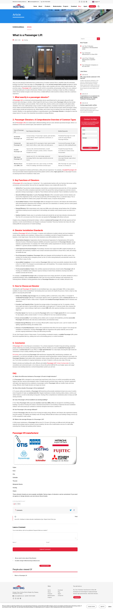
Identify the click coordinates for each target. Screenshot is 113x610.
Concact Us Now (45, 565)
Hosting (26, 40)
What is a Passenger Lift (21, 575)
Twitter (70, 510)
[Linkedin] (84, 1)
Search (98, 36)
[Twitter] (82, 1)
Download (60, 590)
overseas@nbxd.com (34, 1)
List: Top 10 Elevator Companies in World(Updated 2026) (90, 47)
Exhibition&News (18, 27)
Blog (59, 592)
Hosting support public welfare (88, 105)
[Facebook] (79, 1)
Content (14, 530)
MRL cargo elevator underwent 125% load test (90, 77)
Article (29, 27)
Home (49, 590)
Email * (48, 542)
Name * (15, 542)
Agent (59, 593)
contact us (19, 1)
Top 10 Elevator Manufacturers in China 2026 (89, 53)
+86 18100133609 (46, 1)
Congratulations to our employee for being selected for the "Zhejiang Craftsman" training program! (89, 97)
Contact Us (92, 6)
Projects (50, 597)
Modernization (51, 595)
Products (50, 593)
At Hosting (15, 354)
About (49, 592)
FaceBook (74, 510)
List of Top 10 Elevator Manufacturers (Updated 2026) (88, 59)
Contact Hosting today (63, 363)
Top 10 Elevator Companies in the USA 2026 (90, 65)
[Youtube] (86, 1)
